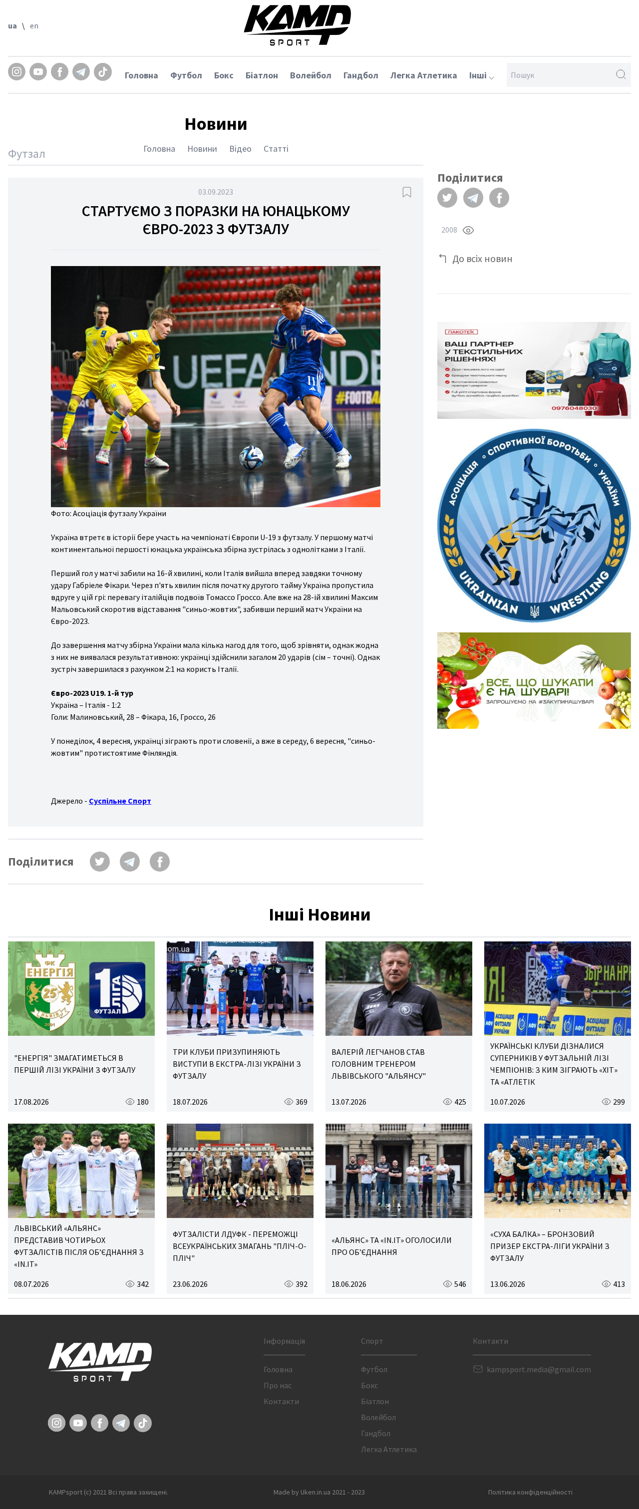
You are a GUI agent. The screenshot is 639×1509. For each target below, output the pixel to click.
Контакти (281, 1401)
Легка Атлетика (423, 75)
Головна (141, 75)
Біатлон (262, 75)
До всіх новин (482, 258)
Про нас (278, 1385)
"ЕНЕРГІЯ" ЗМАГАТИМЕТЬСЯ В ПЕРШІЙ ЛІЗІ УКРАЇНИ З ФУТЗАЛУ (74, 1064)
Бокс (224, 75)
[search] (621, 75)
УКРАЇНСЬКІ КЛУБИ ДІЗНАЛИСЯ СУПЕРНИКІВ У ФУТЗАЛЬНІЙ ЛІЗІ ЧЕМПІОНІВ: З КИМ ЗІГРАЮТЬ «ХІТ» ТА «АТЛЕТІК (554, 1064)
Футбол (186, 75)
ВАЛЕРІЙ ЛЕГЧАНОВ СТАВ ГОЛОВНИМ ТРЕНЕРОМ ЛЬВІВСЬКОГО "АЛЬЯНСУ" (378, 1064)
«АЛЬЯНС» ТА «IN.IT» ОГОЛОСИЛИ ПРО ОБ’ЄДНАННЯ (391, 1246)
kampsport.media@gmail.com (539, 1369)
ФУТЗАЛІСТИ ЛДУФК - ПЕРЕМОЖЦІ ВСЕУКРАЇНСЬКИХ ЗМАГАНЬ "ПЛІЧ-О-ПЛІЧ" (240, 1246)
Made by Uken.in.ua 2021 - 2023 (319, 1492)
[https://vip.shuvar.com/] (534, 680)
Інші (479, 75)
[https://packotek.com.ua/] (534, 370)
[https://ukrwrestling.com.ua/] (534, 525)
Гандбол (360, 75)
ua (12, 25)
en (34, 25)
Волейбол (310, 75)
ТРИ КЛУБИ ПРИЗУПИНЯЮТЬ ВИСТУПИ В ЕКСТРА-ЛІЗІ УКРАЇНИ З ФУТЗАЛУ (237, 1064)
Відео (240, 148)
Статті (276, 148)
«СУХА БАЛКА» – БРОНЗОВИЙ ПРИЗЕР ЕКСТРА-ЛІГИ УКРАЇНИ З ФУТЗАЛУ (550, 1246)
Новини (202, 148)
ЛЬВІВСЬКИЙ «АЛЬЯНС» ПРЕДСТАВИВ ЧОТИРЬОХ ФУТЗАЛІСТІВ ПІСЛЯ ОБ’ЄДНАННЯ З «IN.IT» (79, 1246)
